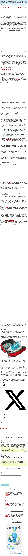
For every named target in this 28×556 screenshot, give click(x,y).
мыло (6, 220)
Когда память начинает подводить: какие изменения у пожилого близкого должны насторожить (16, 510)
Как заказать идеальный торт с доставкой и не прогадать (17, 498)
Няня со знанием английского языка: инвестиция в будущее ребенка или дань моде (17, 505)
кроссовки (8, 182)
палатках (17, 79)
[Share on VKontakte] (4, 414)
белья (7, 207)
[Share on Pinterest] (4, 386)
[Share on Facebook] (3, 382)
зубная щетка (11, 220)
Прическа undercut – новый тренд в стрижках (22, 423)
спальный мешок (9, 139)
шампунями (13, 221)
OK (19, 553)
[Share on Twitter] (15, 411)
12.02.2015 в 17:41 (5, 442)
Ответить (25, 451)
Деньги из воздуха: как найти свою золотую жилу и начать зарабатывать (16, 493)
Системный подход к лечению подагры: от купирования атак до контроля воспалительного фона (17, 522)
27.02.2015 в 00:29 (5, 456)
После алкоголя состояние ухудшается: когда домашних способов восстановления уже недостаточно (17, 516)
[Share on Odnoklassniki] (4, 418)
